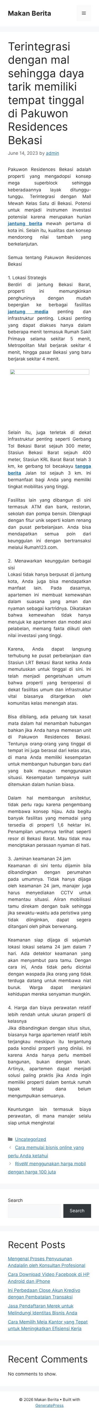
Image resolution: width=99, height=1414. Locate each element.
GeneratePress (49, 1405)
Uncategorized (30, 1139)
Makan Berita (29, 13)
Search (15, 1200)
